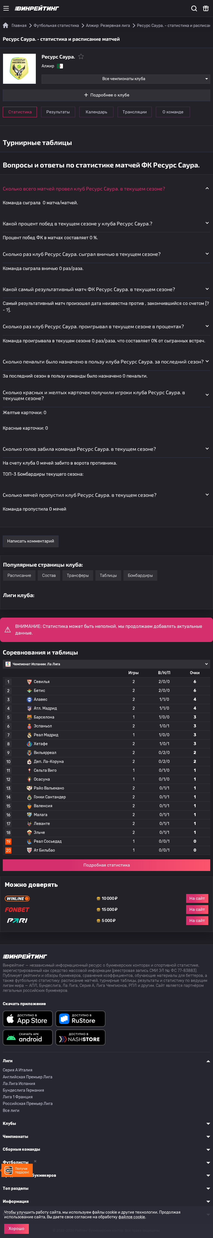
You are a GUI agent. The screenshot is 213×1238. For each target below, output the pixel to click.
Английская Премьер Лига (27, 1077)
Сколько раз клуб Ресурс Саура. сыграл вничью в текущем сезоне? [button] (82, 254)
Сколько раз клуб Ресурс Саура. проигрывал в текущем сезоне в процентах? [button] (93, 326)
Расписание (19, 575)
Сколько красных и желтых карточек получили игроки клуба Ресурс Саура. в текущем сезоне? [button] (94, 395)
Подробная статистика (106, 865)
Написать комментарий (30, 541)
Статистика (20, 111)
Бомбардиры (140, 575)
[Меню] (6, 8)
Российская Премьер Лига (28, 1103)
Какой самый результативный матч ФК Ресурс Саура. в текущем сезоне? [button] (89, 289)
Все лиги (11, 1110)
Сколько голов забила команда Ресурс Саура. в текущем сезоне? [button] (79, 449)
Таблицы (108, 575)
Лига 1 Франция (18, 1097)
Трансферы (78, 575)
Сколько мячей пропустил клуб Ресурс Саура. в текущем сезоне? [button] (79, 495)
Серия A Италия (17, 1070)
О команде (173, 111)
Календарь (96, 111)
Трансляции (135, 111)
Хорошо (16, 1228)
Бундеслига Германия (23, 1090)
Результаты (58, 111)
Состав (49, 575)
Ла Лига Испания (19, 1083)
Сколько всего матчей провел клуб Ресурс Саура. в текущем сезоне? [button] (84, 188)
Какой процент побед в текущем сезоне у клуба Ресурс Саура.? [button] (77, 223)
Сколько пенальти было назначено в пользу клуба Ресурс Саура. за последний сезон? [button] (103, 361)
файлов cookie (131, 1217)
